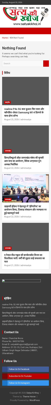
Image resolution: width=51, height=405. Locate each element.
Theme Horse (29, 396)
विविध (7, 73)
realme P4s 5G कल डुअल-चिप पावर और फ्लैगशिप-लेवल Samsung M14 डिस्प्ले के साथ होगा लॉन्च (24, 112)
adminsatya (26, 119)
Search (46, 63)
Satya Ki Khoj (32, 393)
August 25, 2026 (11, 119)
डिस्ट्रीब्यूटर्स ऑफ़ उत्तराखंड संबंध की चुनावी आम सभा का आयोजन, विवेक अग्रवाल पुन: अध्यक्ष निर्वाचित (24, 161)
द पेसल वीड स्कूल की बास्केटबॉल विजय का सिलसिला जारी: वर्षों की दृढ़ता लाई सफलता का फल (24, 258)
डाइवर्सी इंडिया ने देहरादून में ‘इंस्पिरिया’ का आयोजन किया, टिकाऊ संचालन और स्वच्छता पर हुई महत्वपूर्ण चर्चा (25, 210)
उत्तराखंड (8, 151)
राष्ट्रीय (7, 102)
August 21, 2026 (11, 265)
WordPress (34, 400)
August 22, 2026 (11, 168)
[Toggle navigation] (5, 31)
